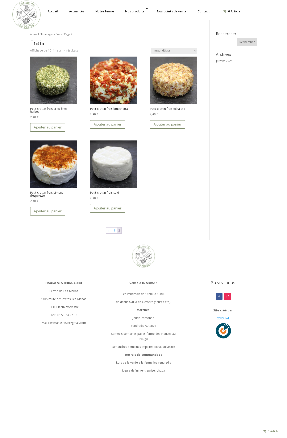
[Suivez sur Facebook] (219, 296)
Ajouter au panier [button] (48, 127)
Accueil (53, 11)
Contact (204, 11)
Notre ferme (104, 11)
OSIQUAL (223, 318)
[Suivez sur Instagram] (227, 296)
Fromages (47, 34)
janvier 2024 (224, 61)
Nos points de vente (171, 11)
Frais (59, 34)
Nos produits (134, 11)
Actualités (76, 11)
